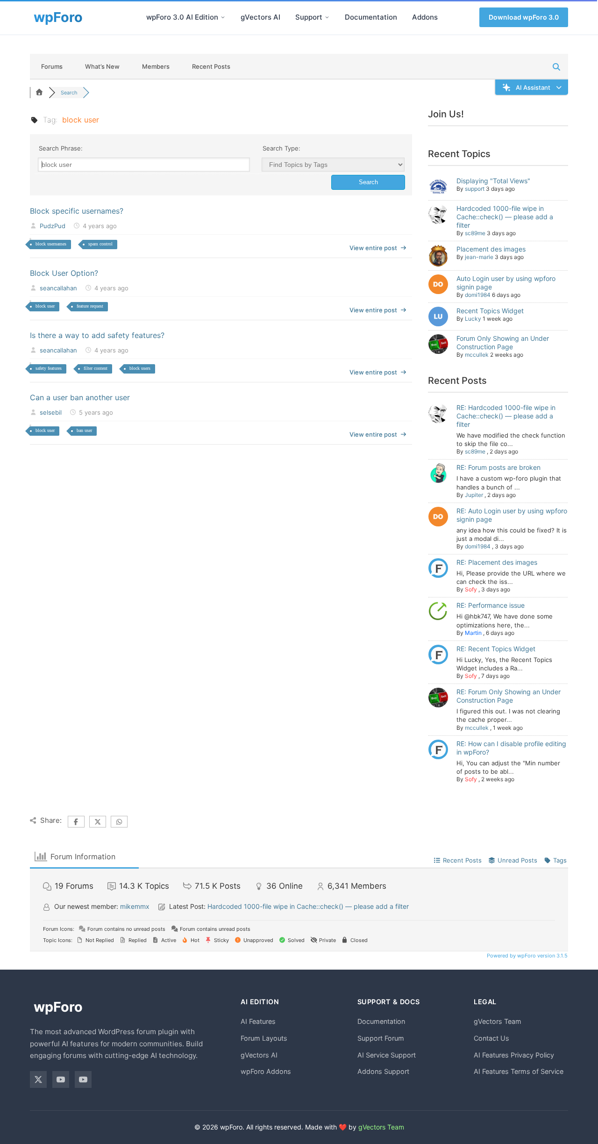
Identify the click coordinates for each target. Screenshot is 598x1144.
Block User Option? (64, 273)
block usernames (51, 243)
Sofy (471, 589)
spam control (100, 243)
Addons (425, 17)
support (474, 188)
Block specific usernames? (76, 211)
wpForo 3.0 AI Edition (182, 17)
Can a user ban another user (80, 397)
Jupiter (474, 494)
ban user (84, 430)
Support (308, 17)
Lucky (473, 318)
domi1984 (478, 294)
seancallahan (58, 288)
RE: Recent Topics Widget (495, 649)
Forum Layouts (264, 1038)
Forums (52, 66)
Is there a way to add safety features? (97, 335)
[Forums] (39, 92)
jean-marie (479, 256)
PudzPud (52, 226)
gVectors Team (497, 1021)
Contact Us (491, 1038)
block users (139, 368)
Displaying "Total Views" (493, 181)
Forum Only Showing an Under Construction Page (502, 342)
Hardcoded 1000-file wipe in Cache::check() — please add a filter (504, 216)
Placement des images (491, 249)
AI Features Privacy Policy (514, 1055)
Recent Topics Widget (490, 311)
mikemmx (135, 906)
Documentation (371, 17)
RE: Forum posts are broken (498, 467)
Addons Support (383, 1071)
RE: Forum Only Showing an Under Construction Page (508, 696)
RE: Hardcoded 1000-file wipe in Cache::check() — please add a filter (505, 415)
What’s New (102, 66)
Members (156, 66)
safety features (49, 368)
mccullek (477, 354)
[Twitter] (38, 1079)
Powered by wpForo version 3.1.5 (526, 955)
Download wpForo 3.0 (524, 17)
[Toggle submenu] (223, 17)
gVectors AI (260, 17)
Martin (473, 632)
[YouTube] (60, 1079)
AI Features (258, 1021)
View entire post (373, 248)
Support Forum (380, 1038)
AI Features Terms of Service (518, 1071)
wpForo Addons (266, 1071)
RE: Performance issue (490, 605)
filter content (95, 368)
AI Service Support (386, 1055)
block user (45, 306)
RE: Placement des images (496, 562)
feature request (90, 306)
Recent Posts (211, 66)
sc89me (475, 233)
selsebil (51, 412)
